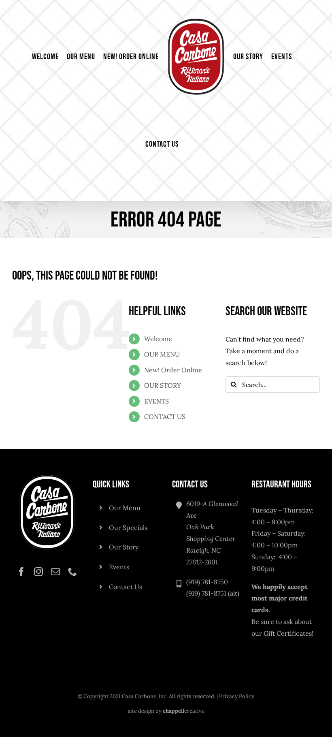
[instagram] (38, 571)
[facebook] (21, 571)
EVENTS (156, 401)
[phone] (72, 571)
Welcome (158, 339)
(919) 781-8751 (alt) (212, 593)
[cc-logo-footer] (47, 476)
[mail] (55, 571)
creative (183, 710)
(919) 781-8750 (207, 582)
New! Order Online (173, 370)
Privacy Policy (236, 696)
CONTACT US (164, 416)
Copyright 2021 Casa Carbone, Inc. (125, 696)
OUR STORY (162, 385)
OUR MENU (162, 354)
